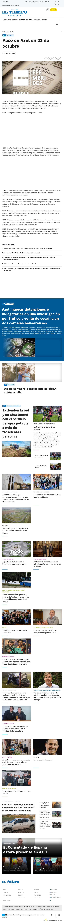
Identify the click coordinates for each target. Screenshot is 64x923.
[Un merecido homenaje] (47, 747)
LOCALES (15, 19)
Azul (25, 1)
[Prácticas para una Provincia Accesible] (16, 617)
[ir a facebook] (51, 915)
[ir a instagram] (55, 917)
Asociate (54, 9)
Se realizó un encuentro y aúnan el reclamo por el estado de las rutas (45, 825)
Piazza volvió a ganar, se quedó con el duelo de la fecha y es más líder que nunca (45, 814)
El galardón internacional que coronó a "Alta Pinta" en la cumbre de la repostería (15, 728)
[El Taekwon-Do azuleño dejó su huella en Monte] (47, 482)
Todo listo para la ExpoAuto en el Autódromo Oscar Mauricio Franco (15, 530)
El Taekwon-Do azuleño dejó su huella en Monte (20, 264)
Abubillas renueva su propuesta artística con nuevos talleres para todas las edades (16, 762)
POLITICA (20, 895)
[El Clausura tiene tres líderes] (47, 414)
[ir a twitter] (55, 915)
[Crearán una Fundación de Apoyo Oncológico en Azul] (47, 617)
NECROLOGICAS (6, 900)
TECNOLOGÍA (21, 898)
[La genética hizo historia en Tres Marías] (16, 778)
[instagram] (58, 4)
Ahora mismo (7, 19)
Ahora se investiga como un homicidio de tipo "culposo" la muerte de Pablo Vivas (18, 807)
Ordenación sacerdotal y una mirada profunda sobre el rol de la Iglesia (27, 248)
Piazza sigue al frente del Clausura (41, 456)
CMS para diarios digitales (55, 920)
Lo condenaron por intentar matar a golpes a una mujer (45, 804)
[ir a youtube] (59, 915)
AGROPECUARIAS (7, 895)
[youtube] (55, 4)
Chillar (47, 1)
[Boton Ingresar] (47, 9)
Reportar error (55, 897)
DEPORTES (29, 19)
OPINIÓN (44, 19)
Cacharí (31, 1)
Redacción (54, 889)
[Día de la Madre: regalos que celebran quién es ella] (32, 372)
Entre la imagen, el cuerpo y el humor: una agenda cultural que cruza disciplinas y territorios (16, 661)
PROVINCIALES (37, 895)
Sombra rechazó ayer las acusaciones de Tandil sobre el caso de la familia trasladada (14, 869)
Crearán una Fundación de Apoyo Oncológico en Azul (22, 253)
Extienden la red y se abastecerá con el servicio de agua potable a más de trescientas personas (15, 423)
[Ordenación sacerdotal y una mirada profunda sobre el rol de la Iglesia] (47, 549)
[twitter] (58, 2)
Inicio (4, 889)
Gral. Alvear (39, 1)
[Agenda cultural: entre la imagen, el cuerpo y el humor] (16, 549)
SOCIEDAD (22, 19)
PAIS (4, 898)
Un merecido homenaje (43, 760)
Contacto (54, 900)
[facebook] (55, 2)
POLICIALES (37, 19)
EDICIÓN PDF (37, 898)
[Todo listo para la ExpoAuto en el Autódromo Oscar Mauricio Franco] (16, 515)
